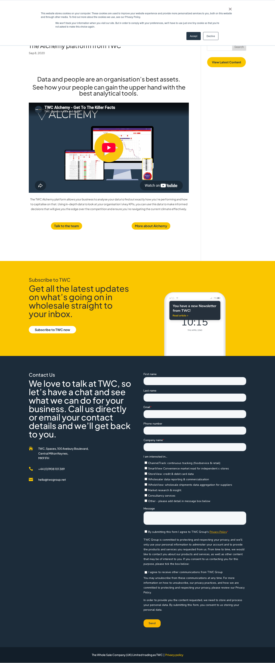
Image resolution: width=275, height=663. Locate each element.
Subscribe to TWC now (52, 330)
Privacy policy (174, 655)
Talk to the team (66, 226)
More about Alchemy (151, 226)
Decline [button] (211, 36)
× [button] (230, 7)
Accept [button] (193, 36)
